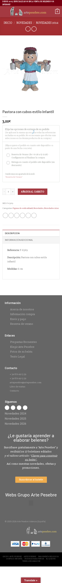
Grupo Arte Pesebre (12, 556)
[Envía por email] (22, 215)
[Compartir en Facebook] (11, 215)
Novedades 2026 (15, 423)
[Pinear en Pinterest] (28, 215)
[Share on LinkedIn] (34, 215)
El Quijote (51, 559)
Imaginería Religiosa (48, 556)
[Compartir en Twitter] (16, 215)
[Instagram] (13, 407)
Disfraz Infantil (14, 559)
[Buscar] (51, 12)
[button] (31, 503)
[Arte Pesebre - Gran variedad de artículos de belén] (28, 11)
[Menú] (4, 12)
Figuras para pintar (34, 559)
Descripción (12, 233)
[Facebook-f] (7, 407)
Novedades (24, 23)
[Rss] (19, 407)
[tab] (31, 233)
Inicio (8, 23)
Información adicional (19, 240)
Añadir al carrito (32, 191)
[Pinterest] (25, 407)
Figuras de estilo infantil (23, 208)
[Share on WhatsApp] (5, 215)
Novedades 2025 (15, 418)
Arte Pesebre (30, 556)
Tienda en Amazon (31, 561)
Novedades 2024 (47, 23)
